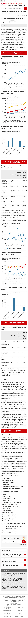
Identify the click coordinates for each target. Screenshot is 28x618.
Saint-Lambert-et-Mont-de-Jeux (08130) (13, 486)
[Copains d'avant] (7, 613)
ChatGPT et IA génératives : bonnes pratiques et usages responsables (11, 554)
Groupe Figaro (21, 600)
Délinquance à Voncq (7, 518)
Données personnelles (19, 597)
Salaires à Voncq (6, 496)
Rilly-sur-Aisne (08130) (8, 482)
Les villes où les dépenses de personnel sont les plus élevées (15, 162)
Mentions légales (13, 600)
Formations (6, 550)
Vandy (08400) (6, 484)
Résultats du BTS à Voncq (9, 532)
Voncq (20, 3)
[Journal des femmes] (7, 608)
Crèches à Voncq (6, 510)
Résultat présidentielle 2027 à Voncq (12, 526)
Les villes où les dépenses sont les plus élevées (15, 53)
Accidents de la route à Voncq (10, 504)
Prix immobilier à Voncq (8, 498)
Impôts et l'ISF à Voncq (8, 500)
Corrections (7, 600)
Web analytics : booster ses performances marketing (9, 560)
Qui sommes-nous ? (7, 596)
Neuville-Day (14, 11)
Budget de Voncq (18, 431)
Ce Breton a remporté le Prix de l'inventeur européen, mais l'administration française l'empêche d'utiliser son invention (12, 579)
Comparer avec (5, 21)
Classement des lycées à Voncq (10, 506)
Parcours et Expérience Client (10, 565)
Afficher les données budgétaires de (10, 18)
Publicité (23, 596)
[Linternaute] (7, 610)
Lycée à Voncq (6, 508)
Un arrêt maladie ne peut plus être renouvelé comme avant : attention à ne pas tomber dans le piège (13, 587)
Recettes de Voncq (7, 431)
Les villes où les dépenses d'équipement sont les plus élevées (14, 323)
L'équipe (13, 596)
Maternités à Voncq (7, 512)
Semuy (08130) (6, 478)
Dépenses (3, 25)
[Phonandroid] (20, 616)
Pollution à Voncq (6, 520)
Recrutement (11, 597)
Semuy (8, 11)
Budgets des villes (7, 3)
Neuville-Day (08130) (7, 480)
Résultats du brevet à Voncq (9, 530)
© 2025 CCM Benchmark (14, 601)
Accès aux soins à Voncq (8, 516)
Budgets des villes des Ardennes (11, 488)
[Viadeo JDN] (20, 613)
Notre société (18, 596)
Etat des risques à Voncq (8, 514)
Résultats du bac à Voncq (9, 528)
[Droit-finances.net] (20, 611)
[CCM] (20, 608)
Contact (6, 597)
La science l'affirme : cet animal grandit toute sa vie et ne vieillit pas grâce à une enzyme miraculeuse (13, 575)
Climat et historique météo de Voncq (12, 502)
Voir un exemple (22, 544)
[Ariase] (7, 616)
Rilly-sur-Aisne (21, 11)
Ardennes (15, 3)
